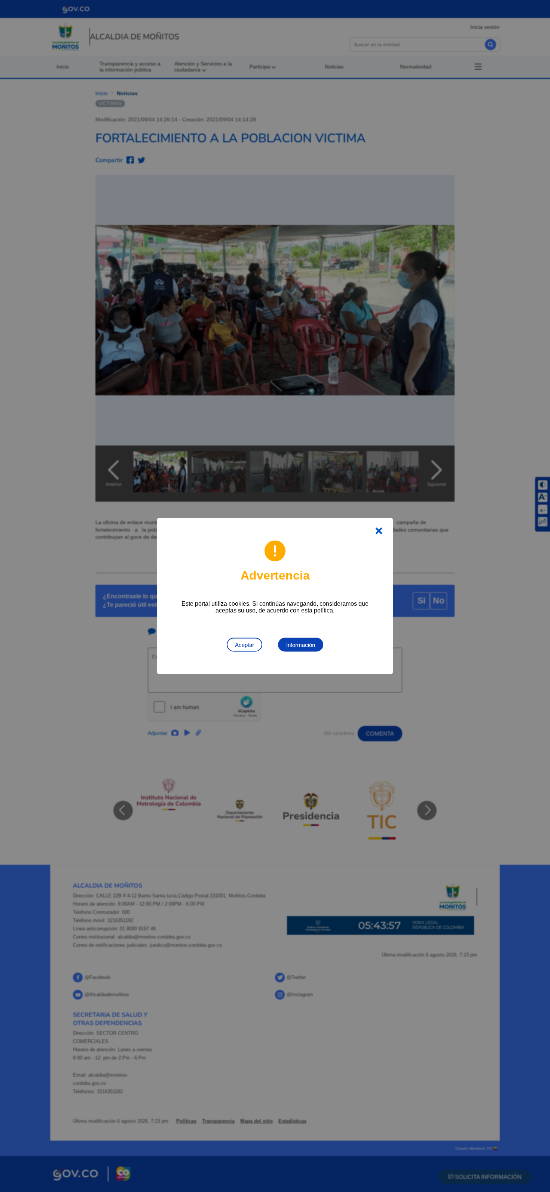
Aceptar (244, 645)
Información (300, 645)
